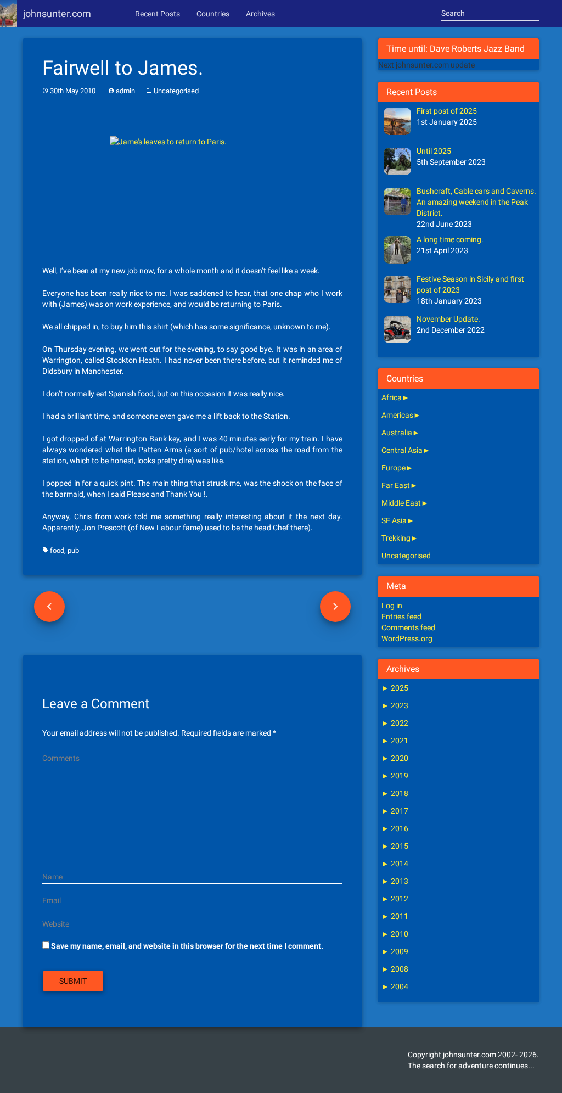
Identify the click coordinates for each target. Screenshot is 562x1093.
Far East (395, 485)
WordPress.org (406, 638)
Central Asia (402, 450)
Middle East (401, 502)
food (57, 550)
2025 (394, 687)
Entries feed (401, 616)
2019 (394, 775)
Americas (397, 415)
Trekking (396, 538)
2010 (394, 933)
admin (125, 91)
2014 (394, 863)
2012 (394, 898)
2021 (394, 740)
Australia (396, 432)
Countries (212, 13)
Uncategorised (176, 91)
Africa (391, 397)
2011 (394, 916)
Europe (393, 467)
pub (73, 550)
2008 (394, 969)
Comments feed (408, 627)
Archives (260, 13)
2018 (394, 793)
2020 (394, 758)
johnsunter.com (57, 13)
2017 (394, 810)
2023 (394, 705)
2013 (394, 881)
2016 (394, 828)
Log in (391, 605)
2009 (394, 951)
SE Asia (394, 520)
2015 (394, 846)
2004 (394, 986)
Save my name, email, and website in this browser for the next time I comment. (187, 945)
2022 (394, 723)
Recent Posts (157, 13)
